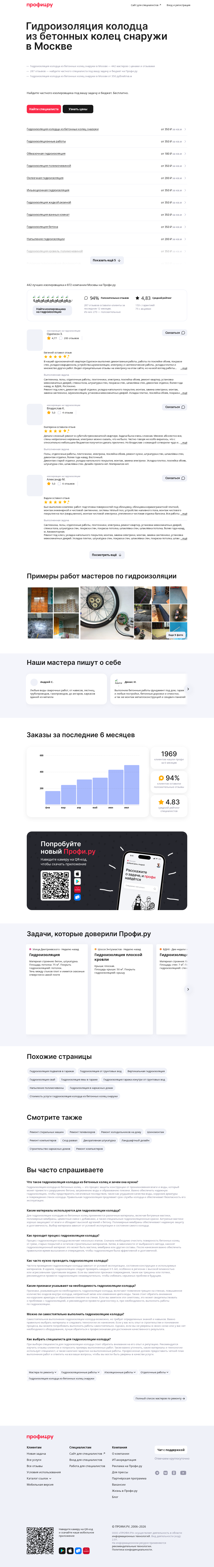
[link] (44, 109)
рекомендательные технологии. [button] (132, 1546)
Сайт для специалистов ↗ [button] (87, 1453)
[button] (174, 332)
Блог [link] (115, 1497)
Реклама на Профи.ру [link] (127, 1466)
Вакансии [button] (119, 1484)
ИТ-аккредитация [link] (124, 1460)
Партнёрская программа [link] (129, 1478)
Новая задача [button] (36, 1453)
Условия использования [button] (44, 1472)
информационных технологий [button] (131, 1536)
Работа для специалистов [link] (87, 1466)
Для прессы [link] (120, 1472)
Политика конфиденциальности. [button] (132, 1549)
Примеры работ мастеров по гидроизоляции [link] (102, 576)
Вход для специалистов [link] (85, 1460)
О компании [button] (120, 1453)
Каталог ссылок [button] (37, 1478)
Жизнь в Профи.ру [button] (124, 1491)
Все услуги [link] (34, 1460)
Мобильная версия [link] (40, 1484)
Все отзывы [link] (35, 1466)
